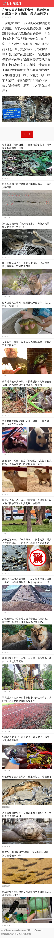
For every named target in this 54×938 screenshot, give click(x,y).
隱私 (25, 934)
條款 (21, 934)
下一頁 (27, 134)
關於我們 (5, 934)
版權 (29, 934)
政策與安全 (13, 934)
